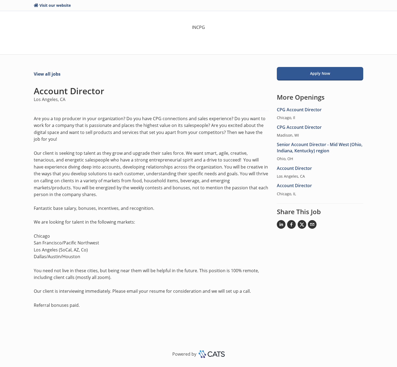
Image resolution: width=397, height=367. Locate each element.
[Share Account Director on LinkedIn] (281, 225)
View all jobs (47, 74)
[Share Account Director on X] (302, 225)
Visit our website (55, 5)
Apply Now (320, 73)
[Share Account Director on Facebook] (291, 225)
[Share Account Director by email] (312, 225)
